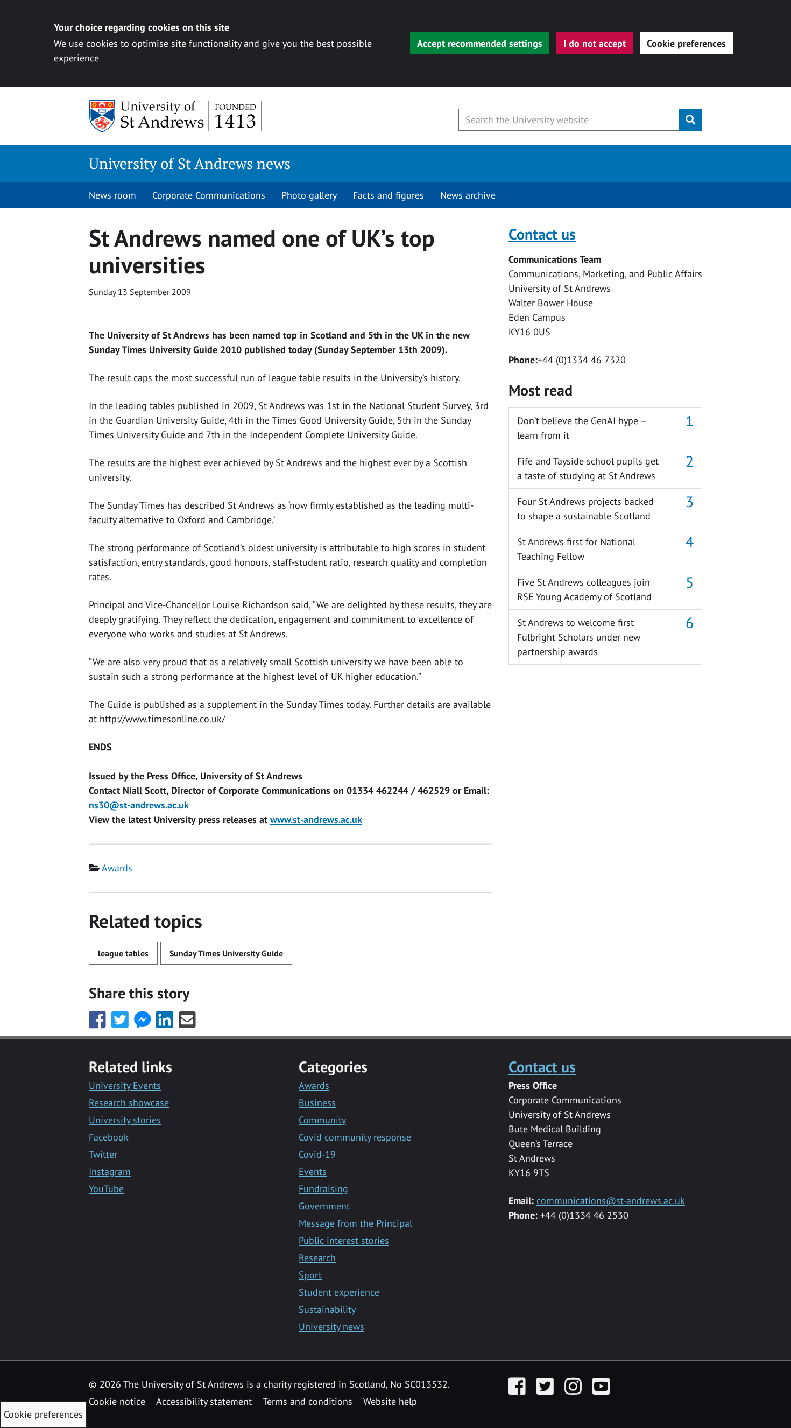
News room (112, 195)
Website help (390, 1401)
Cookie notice (117, 1401)
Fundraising (323, 1189)
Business (317, 1102)
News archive (468, 195)
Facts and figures (388, 195)
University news (331, 1326)
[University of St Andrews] (176, 116)
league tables (123, 953)
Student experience (339, 1292)
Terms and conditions (307, 1401)
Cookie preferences (686, 43)
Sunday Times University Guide (226, 953)
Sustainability (327, 1309)
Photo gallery (309, 195)
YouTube (106, 1189)
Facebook (109, 1137)
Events (313, 1171)
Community (322, 1120)
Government (324, 1206)
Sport (310, 1275)
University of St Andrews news (190, 163)
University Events (125, 1085)
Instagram (110, 1171)
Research (317, 1257)
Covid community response (355, 1137)
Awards (117, 868)
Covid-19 (317, 1154)
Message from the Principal (355, 1223)
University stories (125, 1120)
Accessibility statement (204, 1401)
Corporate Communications (208, 195)
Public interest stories (344, 1240)
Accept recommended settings (479, 43)
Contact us (542, 234)
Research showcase (129, 1102)
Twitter (103, 1154)
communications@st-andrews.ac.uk (610, 1200)
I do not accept (594, 43)
